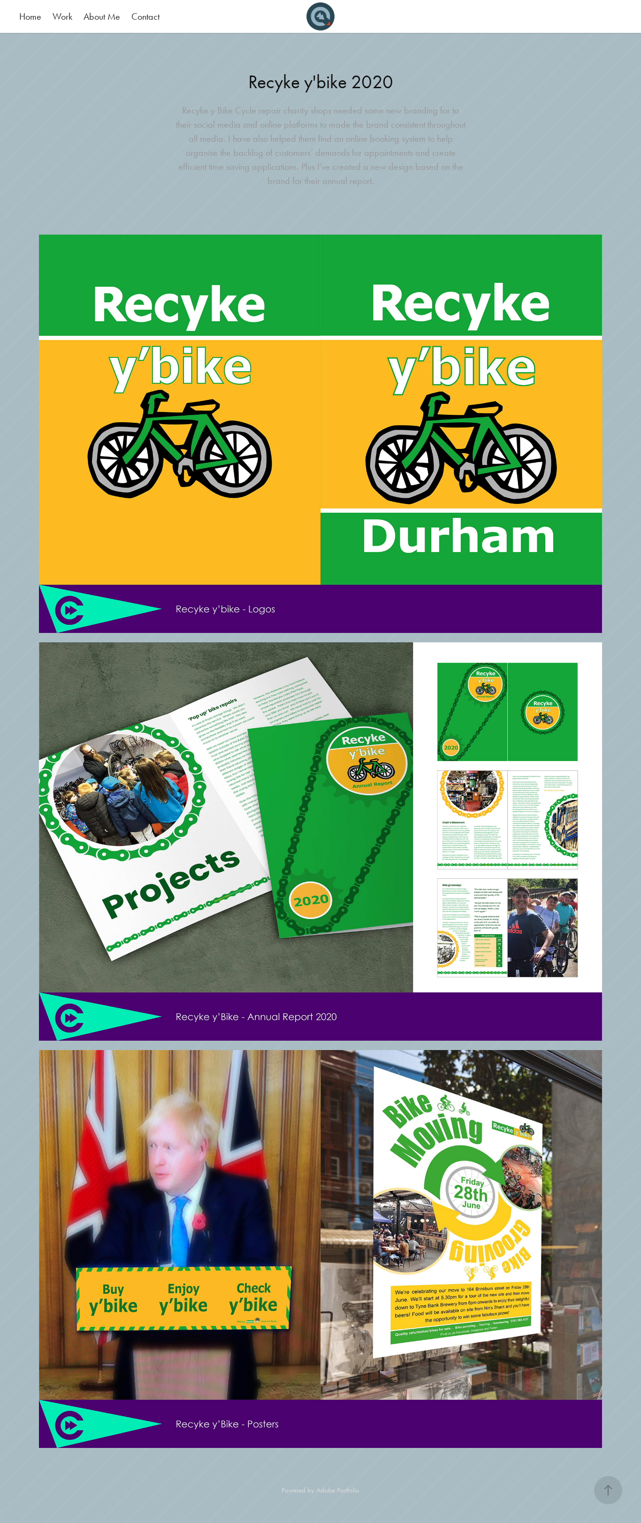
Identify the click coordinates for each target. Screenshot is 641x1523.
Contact (145, 16)
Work (62, 16)
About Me (102, 16)
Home (30, 16)
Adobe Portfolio (337, 1490)
